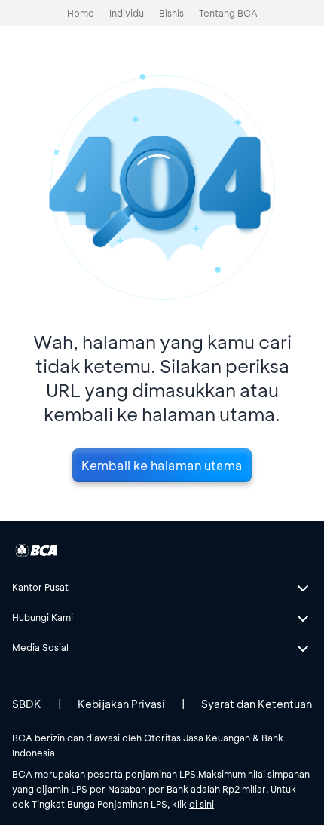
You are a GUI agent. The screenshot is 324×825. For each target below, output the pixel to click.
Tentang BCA (228, 13)
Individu (126, 13)
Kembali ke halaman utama (162, 465)
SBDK (26, 704)
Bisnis (171, 13)
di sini (201, 804)
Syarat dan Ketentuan (256, 704)
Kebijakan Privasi (121, 704)
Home (80, 13)
